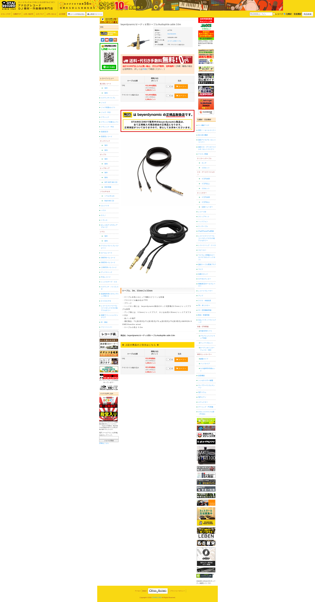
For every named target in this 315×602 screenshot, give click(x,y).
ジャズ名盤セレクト (108, 107)
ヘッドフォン (203, 221)
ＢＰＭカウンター (204, 279)
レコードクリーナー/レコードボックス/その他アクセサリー (109, 308)
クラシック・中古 (107, 127)
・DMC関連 (107, 187)
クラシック (105, 117)
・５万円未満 (205, 179)
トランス (104, 220)
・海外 (105, 88)
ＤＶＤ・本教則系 (204, 300)
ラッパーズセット (206, 343)
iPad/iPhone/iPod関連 (206, 231)
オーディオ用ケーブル (174, 41)
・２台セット (205, 168)
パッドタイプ (205, 364)
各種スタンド (203, 274)
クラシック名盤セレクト (110, 122)
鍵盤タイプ (204, 359)
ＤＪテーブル (203, 226)
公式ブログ (40, 14)
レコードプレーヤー (205, 291)
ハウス (103, 210)
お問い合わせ (51, 14)
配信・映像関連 (203, 315)
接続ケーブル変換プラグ (207, 264)
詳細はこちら (104, 443)
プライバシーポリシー (177, 591)
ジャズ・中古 (106, 112)
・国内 (105, 93)
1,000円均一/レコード (109, 267)
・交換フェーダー (206, 207)
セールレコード (106, 253)
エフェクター (203, 402)
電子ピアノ (202, 397)
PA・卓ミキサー (204, 305)
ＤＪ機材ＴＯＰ (203, 125)
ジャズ (103, 102)
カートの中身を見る (77, 14)
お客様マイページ (95, 14)
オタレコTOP (5, 14)
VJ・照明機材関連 (204, 310)
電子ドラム (202, 392)
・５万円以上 (205, 184)
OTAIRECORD (157, 597)
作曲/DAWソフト (206, 331)
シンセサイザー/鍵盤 (205, 380)
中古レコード (106, 277)
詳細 (144, 69)
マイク (200, 269)
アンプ (200, 296)
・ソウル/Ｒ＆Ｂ (109, 196)
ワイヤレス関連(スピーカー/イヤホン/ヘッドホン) (206, 257)
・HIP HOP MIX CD (110, 182)
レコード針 (202, 212)
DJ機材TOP (17, 14)
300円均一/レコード (108, 258)
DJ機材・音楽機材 (293, 14)
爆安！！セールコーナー (207, 130)
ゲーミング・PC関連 (205, 407)
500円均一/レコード (108, 262)
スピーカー (202, 250)
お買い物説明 (28, 14)
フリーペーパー (106, 327)
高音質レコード (106, 136)
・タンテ (203, 163)
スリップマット (203, 216)
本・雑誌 (104, 322)
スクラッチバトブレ (108, 98)
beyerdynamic (172, 34)
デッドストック (106, 272)
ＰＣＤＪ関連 (203, 154)
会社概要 (62, 14)
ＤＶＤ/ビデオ (106, 301)
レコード (279, 14)
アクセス (138, 591)
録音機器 (201, 375)
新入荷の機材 (203, 135)
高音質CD (104, 132)
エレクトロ (105, 206)
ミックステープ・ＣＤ (109, 282)
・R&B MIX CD (108, 201)
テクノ (103, 215)
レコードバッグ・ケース (207, 245)
